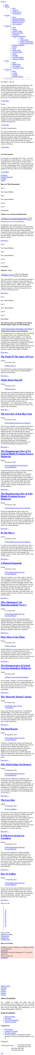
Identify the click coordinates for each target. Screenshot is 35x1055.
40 (5, 915)
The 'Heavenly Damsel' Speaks (16, 696)
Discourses (8, 1018)
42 (5, 919)
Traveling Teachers (10, 1033)
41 (5, 917)
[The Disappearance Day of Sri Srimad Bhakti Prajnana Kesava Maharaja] (17, 467)
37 (5, 910)
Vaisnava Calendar (10, 1022)
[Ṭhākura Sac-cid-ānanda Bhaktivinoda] (14, 219)
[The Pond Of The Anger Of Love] (10, 366)
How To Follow (8, 874)
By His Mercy (8, 532)
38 (5, 912)
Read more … (5, 376)
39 (5, 913)
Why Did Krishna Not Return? (16, 764)
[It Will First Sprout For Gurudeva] (17, 849)
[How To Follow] (17, 885)
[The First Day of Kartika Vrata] (17, 423)
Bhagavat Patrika (10, 1016)
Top (2, 1053)
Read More (4, 950)
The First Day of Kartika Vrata (16, 414)
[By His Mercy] (17, 542)
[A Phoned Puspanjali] (17, 574)
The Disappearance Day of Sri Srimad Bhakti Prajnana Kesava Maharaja (17, 454)
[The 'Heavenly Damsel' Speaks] (17, 707)
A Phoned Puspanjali (11, 563)
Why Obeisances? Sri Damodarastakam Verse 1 (13, 603)
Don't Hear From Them (13, 637)
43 (5, 920)
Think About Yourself (11, 380)
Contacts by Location (11, 1031)
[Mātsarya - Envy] (7, 275)
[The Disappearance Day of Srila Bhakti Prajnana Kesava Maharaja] (17, 508)
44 (5, 922)
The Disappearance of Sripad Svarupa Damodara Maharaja (16, 666)
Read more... (5, 240)
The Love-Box (8, 800)
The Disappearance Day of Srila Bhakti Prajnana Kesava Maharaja (17, 496)
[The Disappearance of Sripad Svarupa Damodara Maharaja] (17, 677)
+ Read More (5, 101)
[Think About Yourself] (10, 389)
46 (5, 926)
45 (5, 924)
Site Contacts (9, 1029)
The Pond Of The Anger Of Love (17, 356)
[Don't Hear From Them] (10, 646)
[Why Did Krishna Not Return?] (17, 775)
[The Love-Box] (11, 809)
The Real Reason (9, 729)
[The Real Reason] (17, 740)
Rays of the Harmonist (11, 1020)
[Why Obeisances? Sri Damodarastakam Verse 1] (17, 616)
